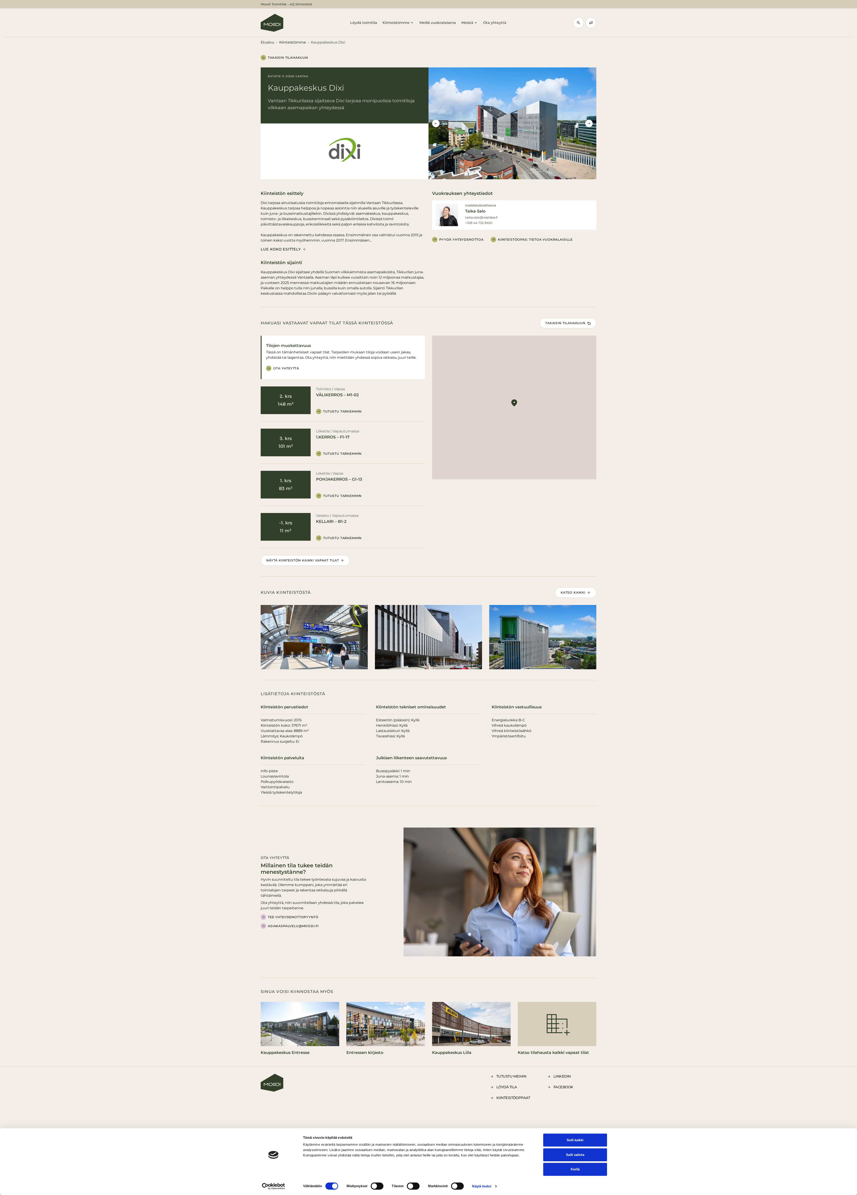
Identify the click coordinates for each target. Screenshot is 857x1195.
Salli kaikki (575, 1140)
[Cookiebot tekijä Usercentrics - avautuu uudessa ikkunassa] (273, 1186)
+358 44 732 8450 (478, 223)
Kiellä (575, 1169)
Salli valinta (575, 1155)
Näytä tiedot (481, 1186)
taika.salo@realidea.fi (481, 217)
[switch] (377, 1186)
